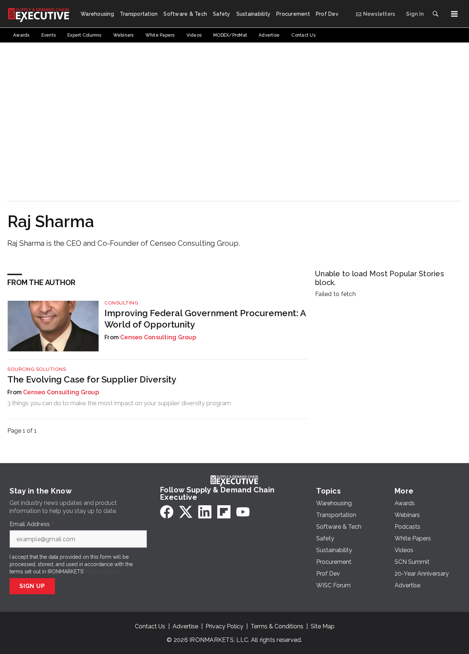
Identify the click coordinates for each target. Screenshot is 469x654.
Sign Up (32, 586)
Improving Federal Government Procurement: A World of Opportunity (205, 319)
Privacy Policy (101, 571)
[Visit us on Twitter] (185, 511)
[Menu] (454, 14)
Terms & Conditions (277, 626)
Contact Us (150, 626)
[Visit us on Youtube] (243, 511)
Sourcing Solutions (36, 369)
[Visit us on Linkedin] (204, 511)
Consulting (121, 303)
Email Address (31, 524)
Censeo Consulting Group (158, 337)
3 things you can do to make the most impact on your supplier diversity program (119, 403)
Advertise (185, 626)
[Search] (435, 14)
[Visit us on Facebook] (166, 511)
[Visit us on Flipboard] (223, 511)
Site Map (323, 626)
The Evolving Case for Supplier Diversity (91, 379)
